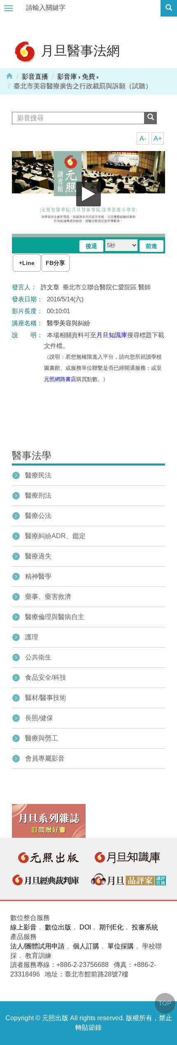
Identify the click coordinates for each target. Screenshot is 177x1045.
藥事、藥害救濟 (48, 596)
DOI (85, 927)
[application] (88, 194)
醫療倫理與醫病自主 (54, 616)
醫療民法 (38, 475)
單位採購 (120, 946)
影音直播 (35, 76)
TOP (164, 1003)
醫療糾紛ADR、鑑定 (55, 535)
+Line (27, 263)
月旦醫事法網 (78, 50)
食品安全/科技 (45, 677)
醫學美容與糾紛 (68, 322)
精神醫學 (38, 576)
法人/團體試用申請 (37, 946)
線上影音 (23, 927)
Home (9, 75)
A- (143, 138)
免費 (88, 76)
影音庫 (67, 76)
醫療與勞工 (41, 738)
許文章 (50, 287)
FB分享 (55, 263)
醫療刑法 (38, 495)
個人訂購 (86, 946)
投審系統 (145, 927)
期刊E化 (111, 927)
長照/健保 (39, 717)
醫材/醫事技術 (45, 697)
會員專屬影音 (45, 758)
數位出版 (58, 927)
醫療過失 (38, 556)
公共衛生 (38, 657)
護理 (31, 637)
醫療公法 (38, 515)
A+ (158, 138)
